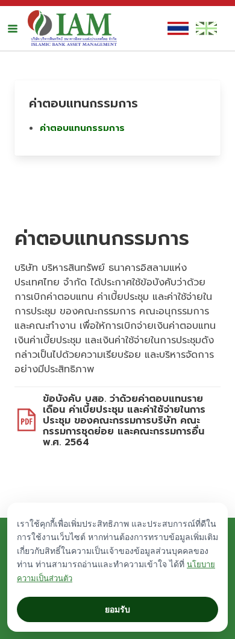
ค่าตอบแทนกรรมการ (82, 128)
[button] (13, 28)
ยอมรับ (117, 609)
